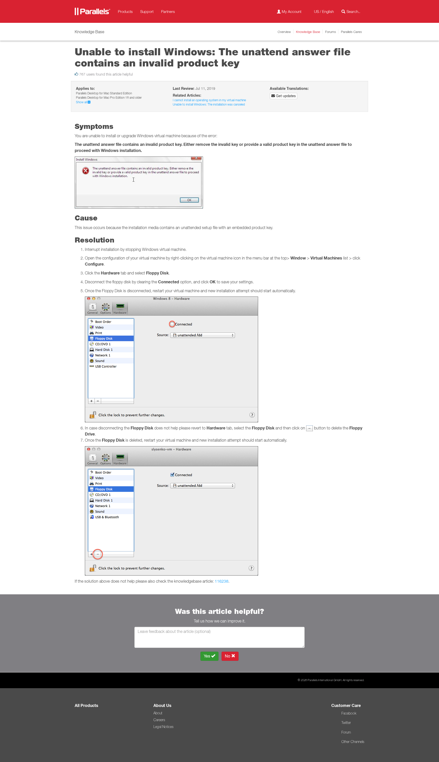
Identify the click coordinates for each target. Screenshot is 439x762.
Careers (159, 720)
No (228, 656)
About (157, 713)
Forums (330, 32)
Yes (207, 656)
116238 (221, 581)
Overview (284, 32)
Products (125, 11)
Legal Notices (163, 727)
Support (146, 11)
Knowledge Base (308, 32)
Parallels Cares (351, 32)
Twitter (346, 723)
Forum (346, 732)
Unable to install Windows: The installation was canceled (209, 104)
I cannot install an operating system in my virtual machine (209, 100)
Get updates (285, 96)
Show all (82, 102)
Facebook (348, 713)
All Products (86, 705)
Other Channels (352, 742)
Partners (168, 11)
